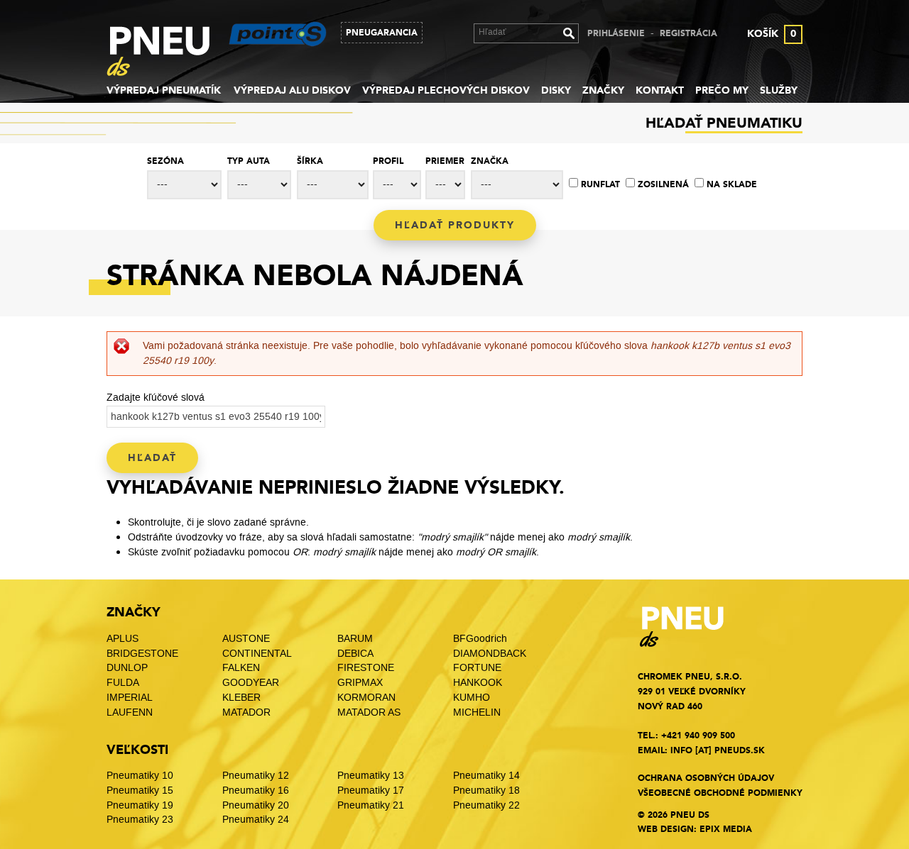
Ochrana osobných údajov (706, 778)
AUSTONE (246, 638)
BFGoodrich (480, 638)
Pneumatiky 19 (140, 805)
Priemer (444, 161)
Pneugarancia (382, 32)
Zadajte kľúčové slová (156, 397)
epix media (726, 829)
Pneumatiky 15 (140, 790)
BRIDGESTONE (142, 653)
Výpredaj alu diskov (292, 90)
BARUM (355, 638)
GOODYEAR (250, 682)
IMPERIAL (131, 697)
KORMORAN (366, 697)
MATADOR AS (369, 712)
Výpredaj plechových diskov (446, 90)
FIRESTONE (365, 668)
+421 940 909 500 (698, 735)
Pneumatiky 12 (255, 775)
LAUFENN (130, 712)
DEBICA (355, 653)
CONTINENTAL (257, 653)
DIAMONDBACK (489, 653)
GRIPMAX (360, 682)
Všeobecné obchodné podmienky (720, 793)
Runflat (600, 184)
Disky (556, 90)
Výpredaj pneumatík (164, 90)
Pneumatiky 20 (255, 805)
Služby (779, 90)
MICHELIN (477, 712)
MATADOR (246, 712)
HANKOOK (477, 682)
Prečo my (722, 90)
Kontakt (660, 90)
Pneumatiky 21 (370, 805)
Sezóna (165, 161)
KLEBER (241, 697)
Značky (603, 90)
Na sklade (732, 184)
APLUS (122, 638)
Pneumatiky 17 (370, 790)
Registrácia (688, 33)
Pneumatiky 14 (486, 775)
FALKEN (241, 668)
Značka (489, 161)
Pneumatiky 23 (140, 819)
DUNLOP (127, 668)
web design (666, 829)
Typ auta (248, 161)
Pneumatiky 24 (255, 819)
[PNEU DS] (169, 54)
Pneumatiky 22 (486, 805)
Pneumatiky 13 (370, 775)
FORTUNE (477, 668)
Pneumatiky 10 (140, 775)
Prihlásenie (616, 33)
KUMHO (471, 697)
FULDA (123, 682)
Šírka (310, 161)
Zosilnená (663, 184)
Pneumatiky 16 (255, 790)
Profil (388, 161)
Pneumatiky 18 (486, 790)
